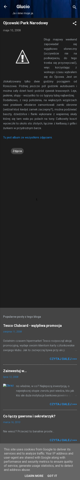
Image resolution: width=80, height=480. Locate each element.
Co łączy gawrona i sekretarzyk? (29, 416)
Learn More (34, 476)
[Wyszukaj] (74, 8)
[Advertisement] (40, 274)
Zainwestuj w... (15, 371)
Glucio (23, 6)
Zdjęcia (17, 151)
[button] (74, 24)
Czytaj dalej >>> (63, 359)
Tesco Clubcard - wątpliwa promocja (32, 325)
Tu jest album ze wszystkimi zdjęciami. (27, 137)
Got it (52, 476)
